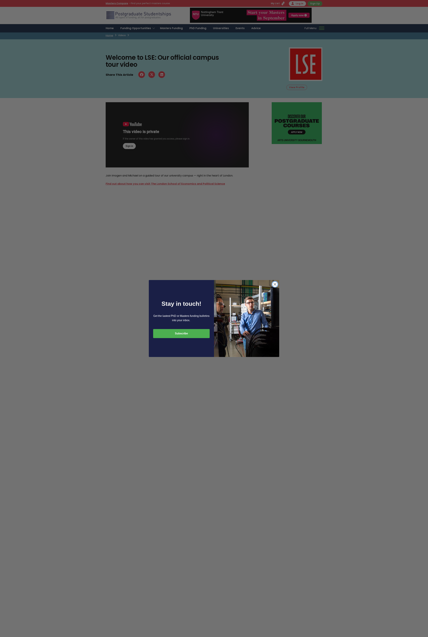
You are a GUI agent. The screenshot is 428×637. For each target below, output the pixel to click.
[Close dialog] (275, 284)
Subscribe (181, 333)
